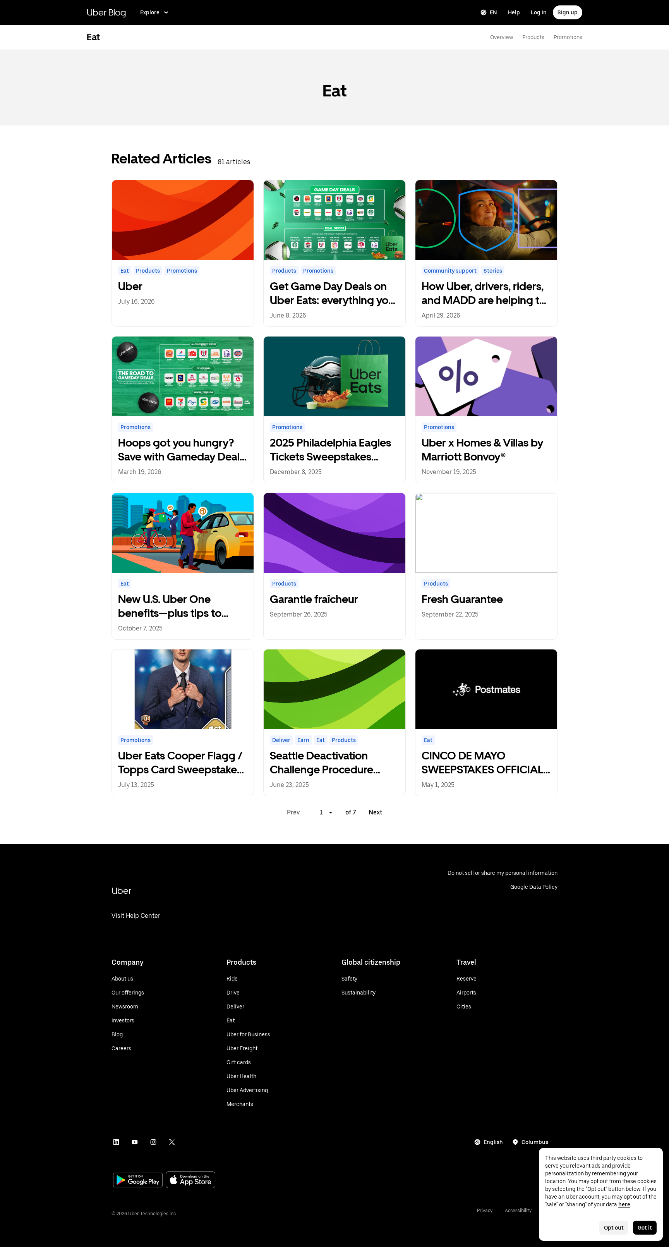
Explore (150, 12)
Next (376, 812)
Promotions (568, 37)
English (493, 1142)
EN (493, 12)
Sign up (568, 12)
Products (533, 37)
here (624, 1204)
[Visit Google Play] (138, 1181)
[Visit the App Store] (190, 1180)
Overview (501, 37)
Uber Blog (106, 12)
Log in (539, 12)
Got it (645, 1228)
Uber (121, 890)
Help (514, 12)
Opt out (614, 1228)
